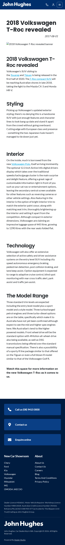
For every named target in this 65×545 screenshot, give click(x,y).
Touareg (15, 74)
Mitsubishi (9, 481)
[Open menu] (59, 5)
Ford (6, 466)
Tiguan (28, 74)
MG (6, 485)
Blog (37, 474)
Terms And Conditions (46, 478)
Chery (7, 462)
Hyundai (8, 478)
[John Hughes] (17, 4)
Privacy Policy (42, 481)
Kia (5, 470)
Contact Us (40, 466)
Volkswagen (10, 474)
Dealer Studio (20, 540)
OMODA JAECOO (13, 489)
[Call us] (47, 5)
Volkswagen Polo (21, 163)
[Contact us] (53, 5)
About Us (39, 462)
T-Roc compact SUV (40, 78)
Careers (39, 470)
